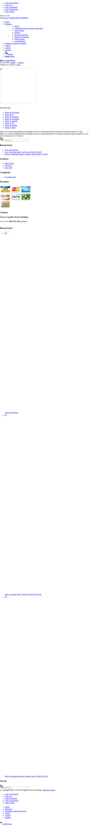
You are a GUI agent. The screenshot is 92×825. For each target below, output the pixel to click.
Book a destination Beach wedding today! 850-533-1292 (26, 154)
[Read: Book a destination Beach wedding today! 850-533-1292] (7, 597)
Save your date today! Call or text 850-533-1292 (23, 152)
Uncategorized (10, 177)
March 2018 (9, 163)
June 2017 (9, 168)
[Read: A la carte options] (7, 233)
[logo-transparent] (14, 18)
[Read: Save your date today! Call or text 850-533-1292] (7, 415)
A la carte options (11, 150)
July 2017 (8, 166)
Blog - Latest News (7, 60)
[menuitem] (48, 22)
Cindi (18, 65)
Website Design (49, 790)
